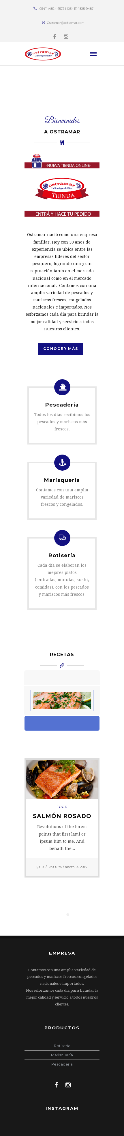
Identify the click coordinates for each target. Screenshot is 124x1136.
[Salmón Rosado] (62, 778)
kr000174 (55, 867)
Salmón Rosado (62, 816)
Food (62, 807)
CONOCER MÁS (60, 348)
